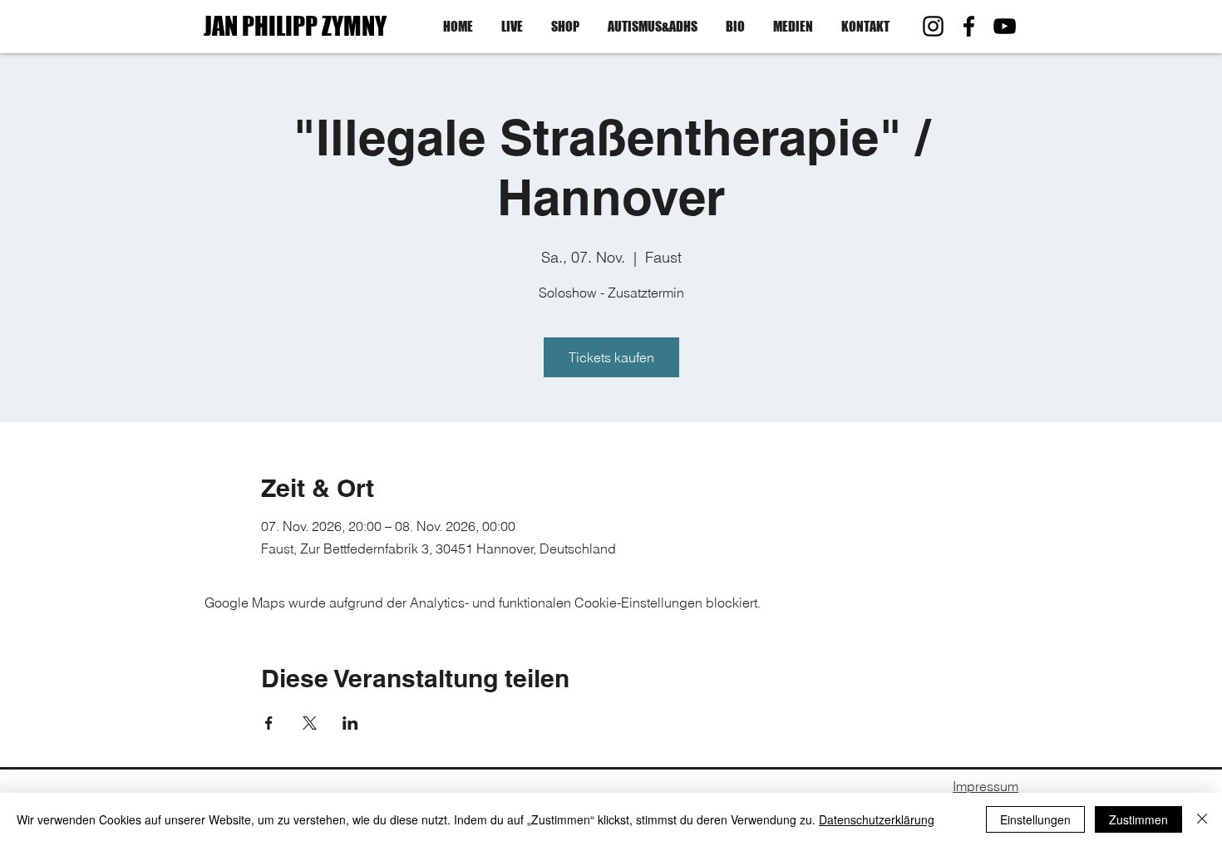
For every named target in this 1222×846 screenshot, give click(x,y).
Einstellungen (1035, 819)
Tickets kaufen (611, 357)
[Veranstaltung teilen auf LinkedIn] (350, 723)
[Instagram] (933, 26)
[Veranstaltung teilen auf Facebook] (269, 723)
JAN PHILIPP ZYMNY (295, 26)
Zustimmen (1138, 819)
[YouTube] (1004, 26)
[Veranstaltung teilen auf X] (310, 723)
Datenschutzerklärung (876, 819)
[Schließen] (1202, 819)
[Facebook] (969, 26)
